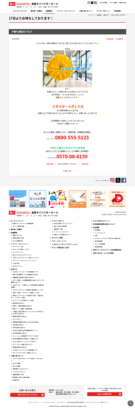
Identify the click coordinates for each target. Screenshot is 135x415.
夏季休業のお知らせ (18, 303)
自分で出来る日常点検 (60, 226)
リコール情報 (113, 2)
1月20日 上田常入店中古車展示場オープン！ (25, 330)
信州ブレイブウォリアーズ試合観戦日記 (107, 250)
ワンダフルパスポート (19, 372)
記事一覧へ (68, 171)
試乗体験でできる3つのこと (21, 369)
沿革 (96, 236)
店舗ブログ (106, 15)
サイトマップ (89, 402)
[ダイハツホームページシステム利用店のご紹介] (17, 199)
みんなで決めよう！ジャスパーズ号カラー (25, 342)
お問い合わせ (122, 2)
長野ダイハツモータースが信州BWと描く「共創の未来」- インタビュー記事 (27, 297)
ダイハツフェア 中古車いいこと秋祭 (23, 300)
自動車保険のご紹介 (18, 374)
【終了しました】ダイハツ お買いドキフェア (26, 258)
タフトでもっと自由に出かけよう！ (23, 344)
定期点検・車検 (58, 229)
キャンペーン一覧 (18, 246)
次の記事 (119, 39)
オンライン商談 (57, 238)
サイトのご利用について (101, 402)
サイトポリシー (62, 402)
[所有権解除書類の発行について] (77, 199)
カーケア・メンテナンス (61, 232)
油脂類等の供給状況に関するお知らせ (23, 277)
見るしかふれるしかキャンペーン (22, 255)
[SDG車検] (57, 199)
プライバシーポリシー (33, 402)
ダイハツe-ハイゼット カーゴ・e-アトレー (25, 260)
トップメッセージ (100, 233)
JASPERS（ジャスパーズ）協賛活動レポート (25, 272)
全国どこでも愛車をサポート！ (63, 235)
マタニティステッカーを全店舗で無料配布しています (28, 290)
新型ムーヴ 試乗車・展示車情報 (22, 309)
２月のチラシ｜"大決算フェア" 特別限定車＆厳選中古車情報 (27, 286)
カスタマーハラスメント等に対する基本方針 (107, 238)
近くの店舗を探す (18, 241)
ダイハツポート (17, 319)
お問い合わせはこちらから (27, 394)
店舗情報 (48, 11)
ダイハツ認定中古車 (18, 226)
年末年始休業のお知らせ (20, 333)
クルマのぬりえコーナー (101, 221)
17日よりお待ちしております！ (118, 15)
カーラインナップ (19, 11)
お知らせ (14, 269)
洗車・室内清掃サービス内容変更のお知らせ (25, 274)
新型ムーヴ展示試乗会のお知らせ (22, 306)
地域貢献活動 (98, 247)
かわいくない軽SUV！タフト (21, 249)
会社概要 (97, 230)
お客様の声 (16, 380)
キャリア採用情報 (100, 244)
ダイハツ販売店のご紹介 (60, 247)
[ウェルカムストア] (37, 199)
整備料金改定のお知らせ (20, 316)
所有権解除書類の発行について (104, 224)
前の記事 (110, 39)
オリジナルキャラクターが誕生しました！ (25, 353)
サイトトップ (91, 15)
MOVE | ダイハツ (17, 266)
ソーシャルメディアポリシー (48, 402)
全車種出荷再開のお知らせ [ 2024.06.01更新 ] (26, 322)
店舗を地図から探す (18, 238)
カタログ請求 (103, 2)
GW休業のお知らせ (18, 325)
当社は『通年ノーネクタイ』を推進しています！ (27, 293)
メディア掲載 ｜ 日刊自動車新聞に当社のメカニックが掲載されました (27, 281)
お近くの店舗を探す (104, 394)
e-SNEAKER (16, 263)
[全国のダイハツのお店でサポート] (97, 199)
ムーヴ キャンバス (18, 252)
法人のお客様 (16, 363)
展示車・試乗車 (36, 11)
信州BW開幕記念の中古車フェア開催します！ (26, 339)
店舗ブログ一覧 (17, 235)
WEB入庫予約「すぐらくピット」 (63, 223)
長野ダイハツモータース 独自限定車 (23, 223)
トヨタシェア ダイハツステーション (65, 244)
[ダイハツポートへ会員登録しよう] (117, 199)
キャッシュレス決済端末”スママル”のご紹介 (25, 336)
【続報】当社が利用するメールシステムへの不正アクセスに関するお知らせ (27, 313)
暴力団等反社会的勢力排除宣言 (76, 402)
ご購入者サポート (85, 11)
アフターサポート (102, 11)
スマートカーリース (59, 241)
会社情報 (117, 11)
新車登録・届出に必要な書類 (21, 377)
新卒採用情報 (98, 241)
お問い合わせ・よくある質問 (103, 253)
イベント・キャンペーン (65, 11)
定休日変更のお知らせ (19, 327)
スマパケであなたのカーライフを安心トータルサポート (27, 360)
